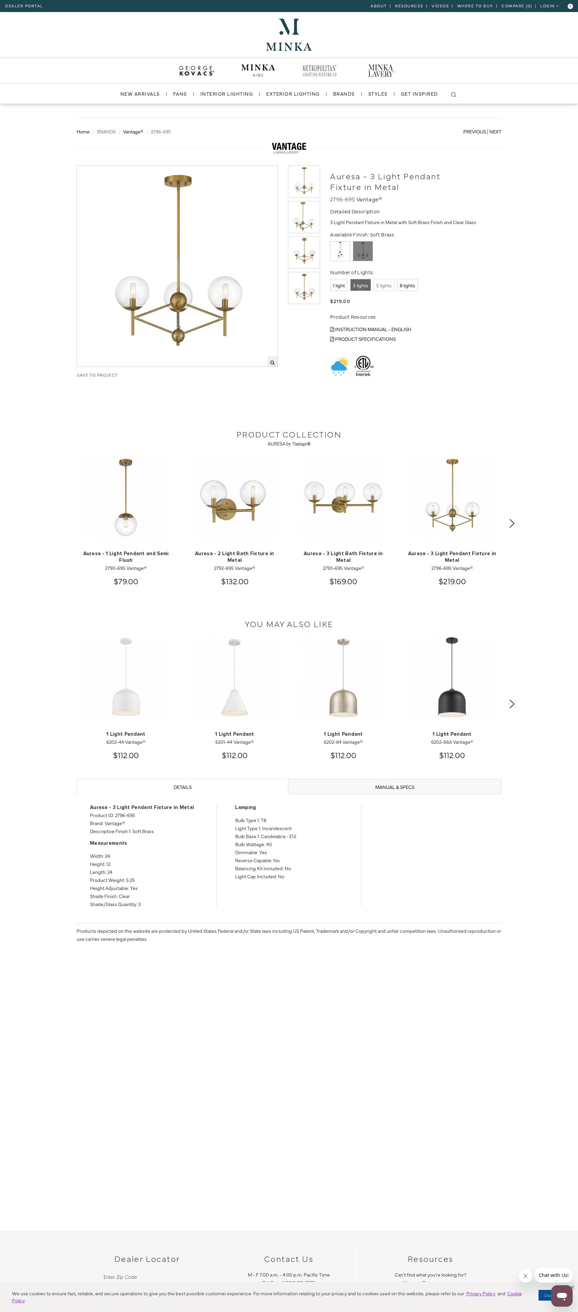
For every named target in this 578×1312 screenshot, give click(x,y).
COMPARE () (516, 5)
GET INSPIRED (419, 93)
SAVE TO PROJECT (97, 375)
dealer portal (24, 5)
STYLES (378, 93)
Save (88, 171)
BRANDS (344, 93)
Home (83, 131)
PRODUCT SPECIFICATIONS (365, 338)
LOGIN (548, 5)
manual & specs (394, 787)
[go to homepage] (289, 33)
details (183, 787)
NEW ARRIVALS (140, 93)
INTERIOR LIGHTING (226, 93)
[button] (573, 1287)
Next (495, 131)
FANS (180, 93)
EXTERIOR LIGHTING (293, 93)
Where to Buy (475, 5)
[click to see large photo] (304, 181)
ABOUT (379, 5)
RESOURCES (409, 5)
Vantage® (133, 131)
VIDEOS (440, 5)
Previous (474, 131)
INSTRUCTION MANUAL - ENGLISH (372, 329)
